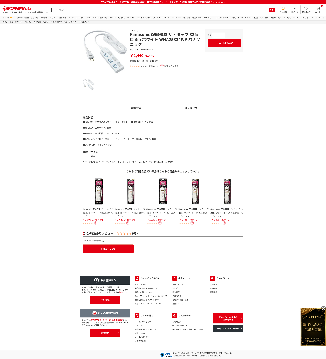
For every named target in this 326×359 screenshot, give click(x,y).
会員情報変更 (177, 296)
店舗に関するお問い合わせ (228, 328)
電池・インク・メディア (242, 17)
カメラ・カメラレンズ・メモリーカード (153, 17)
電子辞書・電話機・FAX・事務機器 (197, 17)
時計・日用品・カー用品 (281, 17)
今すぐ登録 (105, 300)
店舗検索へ (105, 332)
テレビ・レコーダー (77, 17)
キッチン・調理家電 (58, 17)
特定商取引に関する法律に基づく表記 (187, 329)
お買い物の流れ (141, 284)
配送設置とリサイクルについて (147, 299)
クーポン (176, 288)
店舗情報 (213, 288)
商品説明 (136, 108)
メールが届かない (142, 337)
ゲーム (296, 17)
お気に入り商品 (178, 284)
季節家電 (43, 17)
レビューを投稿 (108, 248)
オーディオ (176, 17)
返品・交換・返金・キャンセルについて (151, 296)
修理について (140, 333)
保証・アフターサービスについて (148, 303)
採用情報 (213, 292)
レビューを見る (148, 65)
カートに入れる (226, 43)
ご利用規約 (176, 321)
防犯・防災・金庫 (261, 17)
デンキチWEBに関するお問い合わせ (228, 318)
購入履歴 (176, 292)
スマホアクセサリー (222, 17)
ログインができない (143, 321)
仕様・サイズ (189, 108)
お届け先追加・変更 (180, 299)
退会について (177, 303)
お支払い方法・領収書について (147, 288)
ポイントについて (142, 325)
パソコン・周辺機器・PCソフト (122, 17)
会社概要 (213, 284)
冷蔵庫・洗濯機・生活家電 (27, 17)
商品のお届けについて (144, 292)
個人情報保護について (181, 325)
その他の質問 (140, 341)
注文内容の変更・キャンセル (146, 329)
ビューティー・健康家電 (97, 17)
